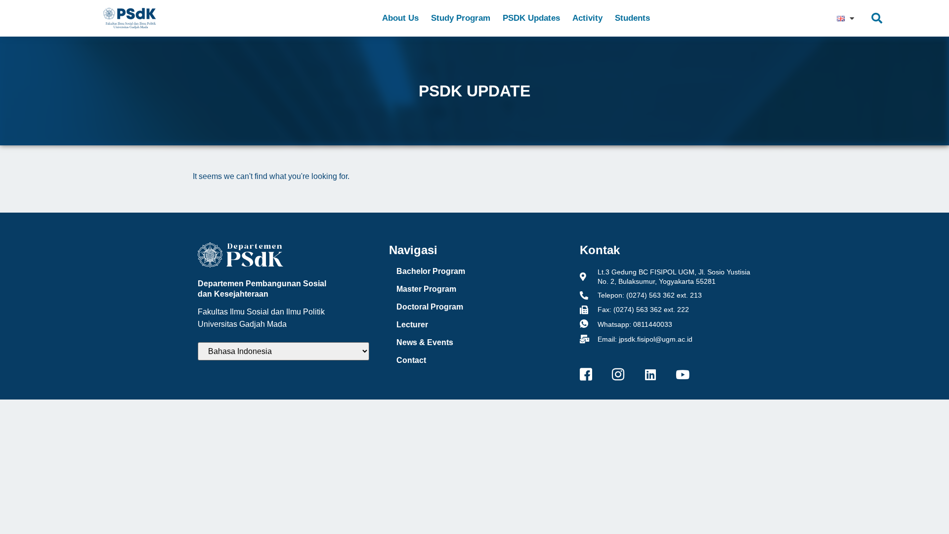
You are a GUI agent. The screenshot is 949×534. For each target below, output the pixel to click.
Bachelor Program (430, 271)
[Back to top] (921, 506)
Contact (411, 360)
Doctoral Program (429, 307)
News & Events (424, 342)
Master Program (426, 289)
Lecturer (412, 324)
